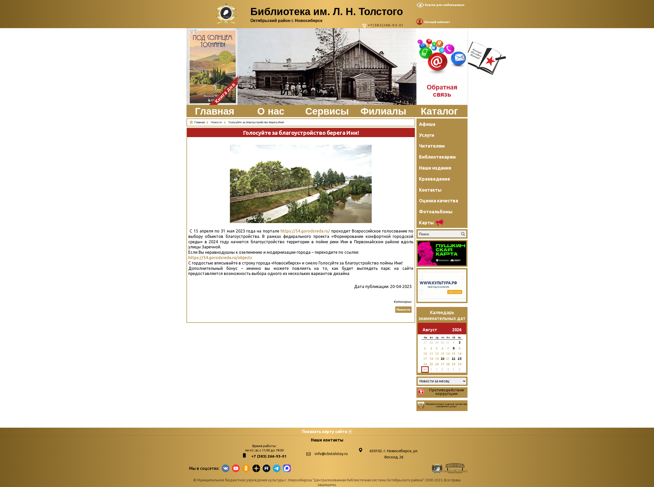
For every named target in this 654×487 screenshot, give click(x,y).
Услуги (426, 135)
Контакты (430, 189)
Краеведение (434, 178)
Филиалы (383, 111)
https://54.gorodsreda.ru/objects (220, 257)
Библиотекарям (437, 156)
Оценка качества (438, 200)
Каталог (439, 111)
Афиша (427, 124)
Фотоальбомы (435, 211)
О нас (270, 111)
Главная (214, 111)
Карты (426, 222)
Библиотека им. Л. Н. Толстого (326, 11)
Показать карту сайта (324, 431)
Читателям (432, 145)
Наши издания (435, 167)
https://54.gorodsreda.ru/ (305, 231)
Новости (217, 122)
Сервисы (327, 111)
